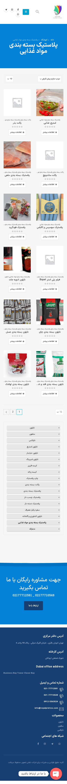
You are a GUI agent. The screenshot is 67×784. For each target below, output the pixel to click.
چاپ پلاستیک (32, 478)
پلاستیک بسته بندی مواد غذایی (50, 120)
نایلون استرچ (32, 446)
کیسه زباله (32, 472)
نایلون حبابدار (32, 453)
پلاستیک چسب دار (32, 497)
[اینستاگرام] (12, 9)
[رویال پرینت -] (57, 12)
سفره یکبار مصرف (32, 510)
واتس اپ (18, 14)
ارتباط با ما (33, 605)
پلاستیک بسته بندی (24, 172)
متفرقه (32, 529)
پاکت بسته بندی (26, 120)
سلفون (32, 434)
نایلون (7, 277)
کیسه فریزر (32, 465)
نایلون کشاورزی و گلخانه (32, 516)
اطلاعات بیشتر (48, 132)
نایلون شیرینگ (32, 459)
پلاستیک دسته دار (32, 503)
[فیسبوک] (18, 9)
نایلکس (32, 440)
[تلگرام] (6, 9)
